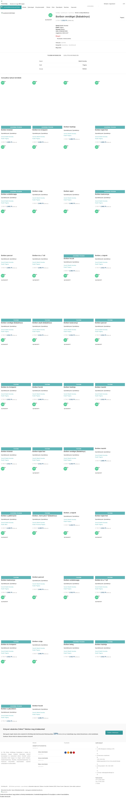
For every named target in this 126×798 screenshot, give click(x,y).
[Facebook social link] (119, 1)
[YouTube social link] (124, 1)
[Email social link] (121, 1)
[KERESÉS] (101, 4)
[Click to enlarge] (4, 11)
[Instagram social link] (122, 1)
